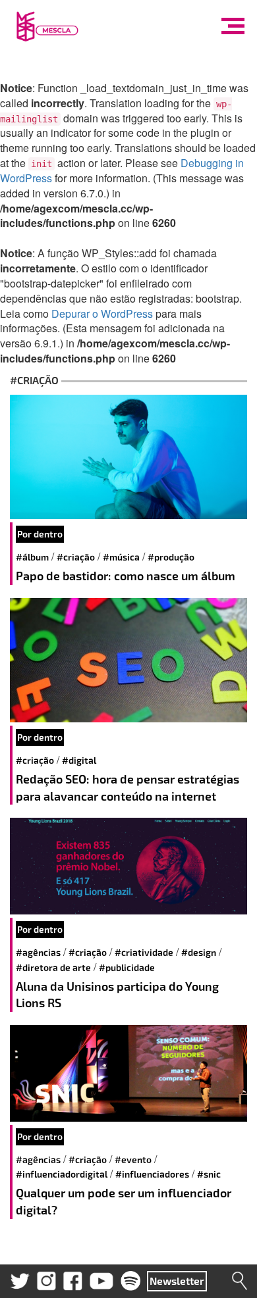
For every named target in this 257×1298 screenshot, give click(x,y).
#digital (79, 760)
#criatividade (144, 952)
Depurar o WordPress (102, 313)
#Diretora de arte (53, 967)
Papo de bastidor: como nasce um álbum (125, 575)
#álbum (32, 556)
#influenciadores (152, 1174)
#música (121, 556)
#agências (38, 952)
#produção (171, 556)
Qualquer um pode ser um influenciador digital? (123, 1201)
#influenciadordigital (61, 1174)
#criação (76, 556)
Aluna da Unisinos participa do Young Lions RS (117, 995)
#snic (209, 1174)
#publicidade (127, 967)
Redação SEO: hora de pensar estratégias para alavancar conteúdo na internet (127, 787)
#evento (133, 1159)
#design (198, 952)
